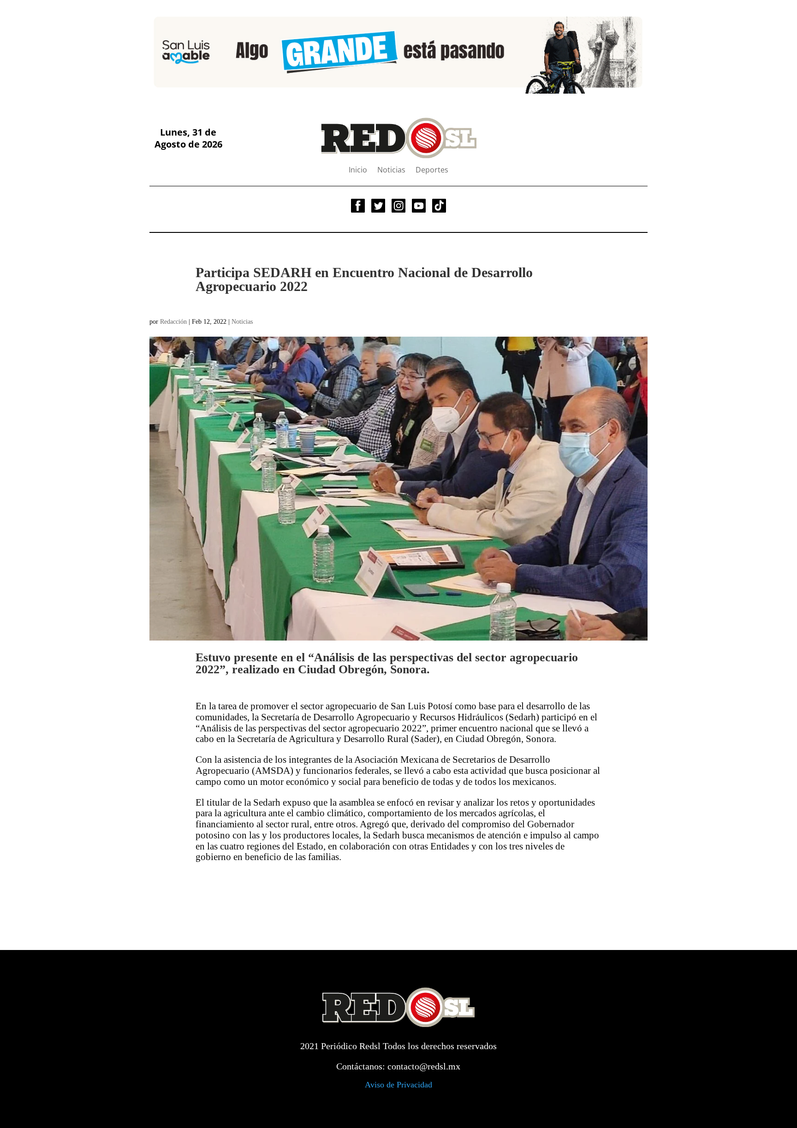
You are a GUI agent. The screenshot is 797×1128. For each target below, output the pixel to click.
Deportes (432, 170)
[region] (398, 52)
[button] (163, 52)
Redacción (173, 321)
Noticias (391, 170)
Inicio (358, 170)
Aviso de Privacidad (398, 1084)
